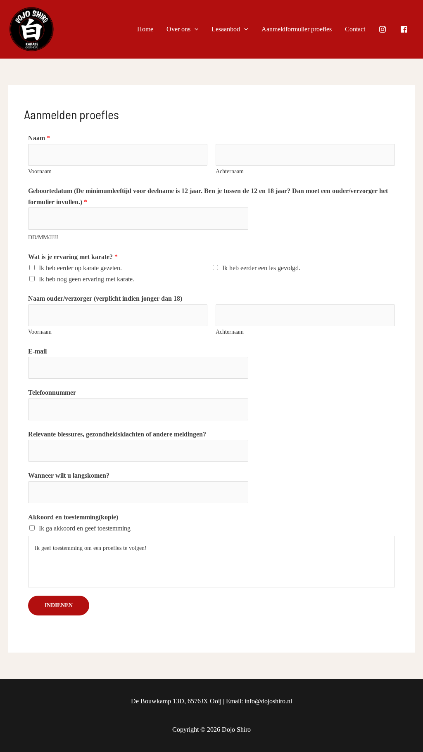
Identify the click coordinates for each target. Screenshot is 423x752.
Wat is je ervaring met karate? (73, 256)
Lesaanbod (226, 29)
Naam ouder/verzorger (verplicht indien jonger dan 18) (105, 298)
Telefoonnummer (52, 392)
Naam (39, 137)
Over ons (178, 29)
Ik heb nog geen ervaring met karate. (86, 279)
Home (145, 29)
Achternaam (230, 171)
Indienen (59, 605)
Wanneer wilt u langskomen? (68, 475)
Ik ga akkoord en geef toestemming (85, 528)
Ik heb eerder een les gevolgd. (261, 267)
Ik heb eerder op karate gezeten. (80, 267)
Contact (355, 29)
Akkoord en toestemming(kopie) (73, 517)
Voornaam (40, 171)
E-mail (37, 351)
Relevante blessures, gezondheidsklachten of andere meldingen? (117, 434)
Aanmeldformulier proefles (296, 29)
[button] (194, 29)
